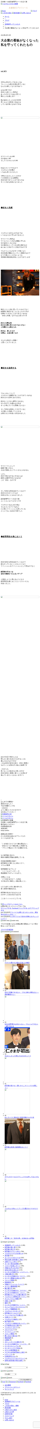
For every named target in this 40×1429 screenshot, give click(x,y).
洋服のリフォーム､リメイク (14, 1284)
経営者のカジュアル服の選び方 (15, 1294)
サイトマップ (9, 1389)
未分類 (7, 1255)
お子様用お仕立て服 (12, 1325)
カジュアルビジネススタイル (15, 1307)
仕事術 (7, 1340)
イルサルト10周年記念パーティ (15, 1297)
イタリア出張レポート (12, 1266)
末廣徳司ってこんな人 (12, 24)
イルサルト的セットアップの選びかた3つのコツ (21, 1208)
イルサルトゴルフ (11, 1327)
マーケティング (10, 1332)
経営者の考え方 (10, 1249)
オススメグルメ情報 (12, 1299)
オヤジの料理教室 (11, 1350)
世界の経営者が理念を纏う (14, 1360)
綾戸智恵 (8, 1321)
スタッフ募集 (9, 1334)
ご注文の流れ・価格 (12, 1405)
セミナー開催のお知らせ (13, 1278)
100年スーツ (9, 1317)
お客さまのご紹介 (11, 1410)
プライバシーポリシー (12, 1387)
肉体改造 (8, 1282)
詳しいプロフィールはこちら (12, 904)
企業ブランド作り (11, 1262)
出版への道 (8, 1301)
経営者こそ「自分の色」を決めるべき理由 (19, 1238)
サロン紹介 (8, 1418)
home (6, 1399)
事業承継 (8, 1338)
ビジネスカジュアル (12, 1346)
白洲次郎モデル (10, 1356)
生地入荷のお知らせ (12, 1270)
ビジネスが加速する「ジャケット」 (17, 1272)
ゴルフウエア (9, 1329)
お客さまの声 (9, 1412)
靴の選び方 (8, 1288)
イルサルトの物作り (12, 1319)
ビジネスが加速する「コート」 (15, 1292)
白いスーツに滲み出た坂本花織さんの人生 (19, 1117)
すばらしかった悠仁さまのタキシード (18, 1056)
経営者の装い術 (10, 1247)
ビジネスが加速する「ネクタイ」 (16, 1290)
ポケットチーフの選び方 (13, 1342)
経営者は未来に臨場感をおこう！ (16, 1147)
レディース (8, 1354)
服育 (6, 1303)
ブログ (7, 20)
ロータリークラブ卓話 (12, 1348)
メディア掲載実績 (11, 1309)
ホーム (7, 16)
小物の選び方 (9, 1274)
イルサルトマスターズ (12, 1311)
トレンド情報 (9, 1280)
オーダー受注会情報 (12, 1264)
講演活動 (8, 1408)
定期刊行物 (8, 1414)
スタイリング (9, 1416)
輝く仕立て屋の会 (11, 1336)
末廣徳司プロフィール (12, 1401)
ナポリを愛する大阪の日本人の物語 (17, 962)
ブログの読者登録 (7, 929)
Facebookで (20, 908)
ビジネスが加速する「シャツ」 (15, 1305)
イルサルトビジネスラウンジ (15, 1358)
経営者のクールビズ (12, 1313)
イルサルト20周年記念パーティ (15, 1323)
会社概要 (8, 1385)
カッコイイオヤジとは (12, 1257)
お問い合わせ (9, 1420)
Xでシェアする (6, 908)
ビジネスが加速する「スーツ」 (15, 1276)
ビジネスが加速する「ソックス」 (16, 1344)
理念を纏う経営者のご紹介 (14, 1259)
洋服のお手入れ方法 (12, 1268)
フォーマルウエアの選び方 (14, 1315)
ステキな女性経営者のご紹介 (15, 1352)
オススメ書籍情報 (11, 1286)
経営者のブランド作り (12, 1251)
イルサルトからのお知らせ (14, 1253)
